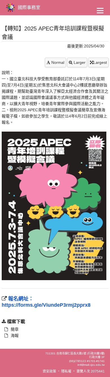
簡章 (15, 329)
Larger (78, 62)
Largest (100, 62)
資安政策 (49, 371)
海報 (15, 335)
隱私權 (66, 371)
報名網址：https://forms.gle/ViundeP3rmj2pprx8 (46, 302)
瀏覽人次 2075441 (90, 371)
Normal (57, 62)
